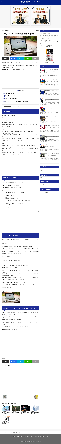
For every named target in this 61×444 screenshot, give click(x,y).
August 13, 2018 (21, 207)
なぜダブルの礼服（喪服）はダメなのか (52, 137)
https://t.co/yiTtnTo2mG (31, 204)
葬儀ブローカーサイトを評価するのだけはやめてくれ (16, 101)
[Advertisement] (20, 80)
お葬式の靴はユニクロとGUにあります (51, 117)
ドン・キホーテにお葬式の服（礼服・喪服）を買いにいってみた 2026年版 (52, 81)
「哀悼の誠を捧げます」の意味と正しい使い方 (52, 100)
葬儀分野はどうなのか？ (10, 95)
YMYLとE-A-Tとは (9, 93)
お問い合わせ (29, 436)
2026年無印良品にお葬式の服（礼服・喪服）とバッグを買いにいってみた (52, 127)
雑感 (3, 30)
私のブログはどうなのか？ (10, 98)
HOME (3, 432)
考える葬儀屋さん (7, 106)
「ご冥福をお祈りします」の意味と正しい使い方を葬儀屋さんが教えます (52, 155)
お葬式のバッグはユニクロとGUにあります (51, 109)
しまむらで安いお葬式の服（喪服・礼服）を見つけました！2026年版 (52, 71)
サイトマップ (45, 436)
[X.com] (30, 4)
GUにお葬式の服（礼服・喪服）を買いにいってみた (51, 91)
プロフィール (23, 436)
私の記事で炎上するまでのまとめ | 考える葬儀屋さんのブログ (15, 326)
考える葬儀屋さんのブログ (30, 2)
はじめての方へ (16, 436)
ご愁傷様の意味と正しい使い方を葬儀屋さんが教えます (52, 145)
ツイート (42, 177)
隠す (23, 90)
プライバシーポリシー (37, 436)
